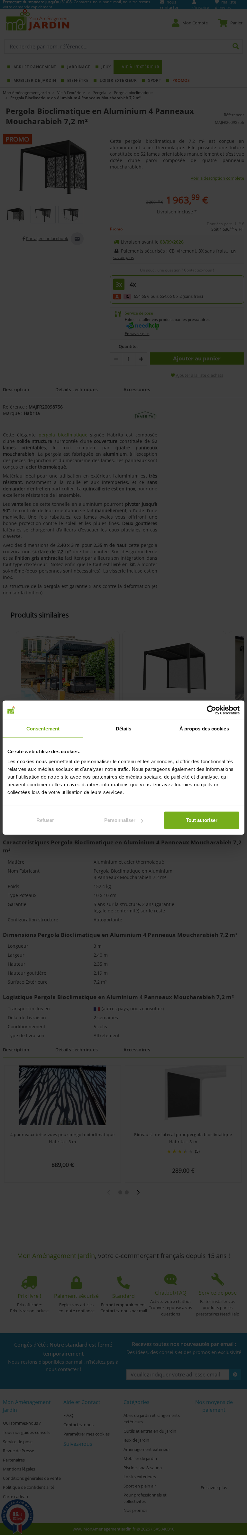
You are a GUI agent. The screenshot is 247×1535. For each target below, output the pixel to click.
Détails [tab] (124, 728)
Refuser (45, 820)
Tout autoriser (201, 820)
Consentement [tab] (42, 728)
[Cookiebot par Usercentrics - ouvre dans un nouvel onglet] (211, 710)
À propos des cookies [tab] (204, 728)
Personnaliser (119, 820)
